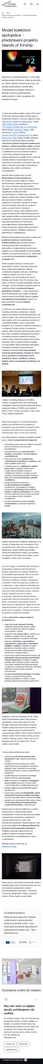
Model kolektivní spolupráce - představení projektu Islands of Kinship (19, 16)
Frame (14, 132)
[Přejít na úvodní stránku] (9, 6)
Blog (8, 13)
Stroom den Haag (9, 138)
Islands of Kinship (9, 846)
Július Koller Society (10, 124)
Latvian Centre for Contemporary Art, (17, 135)
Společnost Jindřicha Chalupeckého (17, 121)
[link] (38, 4)
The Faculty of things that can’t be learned (19, 127)
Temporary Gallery (21, 130)
